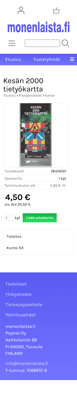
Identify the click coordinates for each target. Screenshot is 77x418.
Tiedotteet (16, 284)
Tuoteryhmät (46, 59)
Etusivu (13, 59)
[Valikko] (72, 59)
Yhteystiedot (18, 294)
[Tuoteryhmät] (12, 43)
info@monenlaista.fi (26, 363)
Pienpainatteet (30, 95)
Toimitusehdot (20, 314)
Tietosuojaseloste (23, 304)
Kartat (50, 95)
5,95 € (55, 185)
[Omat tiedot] (21, 10)
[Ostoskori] (56, 10)
